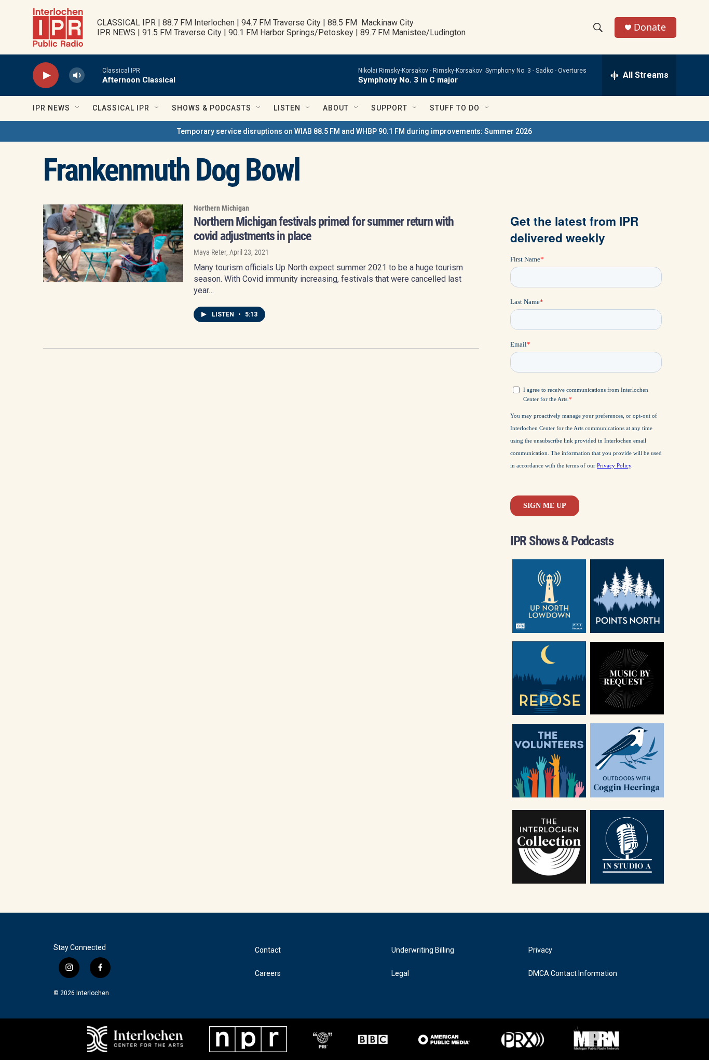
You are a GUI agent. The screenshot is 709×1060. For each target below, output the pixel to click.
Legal (400, 974)
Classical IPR (120, 108)
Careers (268, 974)
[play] (45, 75)
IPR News (51, 108)
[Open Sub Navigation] (78, 108)
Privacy (540, 950)
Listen (287, 108)
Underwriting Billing (422, 950)
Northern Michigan (221, 208)
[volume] (77, 75)
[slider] (93, 75)
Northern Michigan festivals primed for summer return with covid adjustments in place (324, 228)
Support (389, 108)
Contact (268, 950)
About (336, 108)
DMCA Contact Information (572, 974)
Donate (650, 27)
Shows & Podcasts (211, 108)
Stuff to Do (455, 108)
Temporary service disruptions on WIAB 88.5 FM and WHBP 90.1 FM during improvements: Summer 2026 (354, 131)
